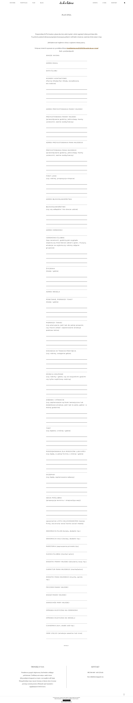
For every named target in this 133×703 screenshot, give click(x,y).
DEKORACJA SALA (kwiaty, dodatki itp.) (63, 539)
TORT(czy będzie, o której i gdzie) (58, 429)
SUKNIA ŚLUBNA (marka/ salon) (60, 554)
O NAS (104, 2)
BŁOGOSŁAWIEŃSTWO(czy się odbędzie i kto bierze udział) (62, 208)
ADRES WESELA (53, 292)
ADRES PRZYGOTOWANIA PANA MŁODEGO (64, 142)
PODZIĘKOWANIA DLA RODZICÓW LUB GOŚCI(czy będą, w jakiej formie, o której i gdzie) (66, 453)
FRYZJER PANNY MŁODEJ (57, 587)
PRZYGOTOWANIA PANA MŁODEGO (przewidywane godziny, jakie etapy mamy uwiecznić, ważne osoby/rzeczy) (64, 152)
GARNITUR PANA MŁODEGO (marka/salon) (64, 569)
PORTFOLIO (23, 2)
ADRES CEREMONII (54, 230)
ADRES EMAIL (52, 63)
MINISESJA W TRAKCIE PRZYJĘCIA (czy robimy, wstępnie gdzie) (61, 352)
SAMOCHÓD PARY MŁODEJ (57, 602)
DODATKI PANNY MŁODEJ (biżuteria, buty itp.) (66, 562)
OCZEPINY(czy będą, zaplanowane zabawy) (60, 476)
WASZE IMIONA (52, 55)
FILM (33, 2)
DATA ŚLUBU (51, 71)
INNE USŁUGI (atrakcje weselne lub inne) (64, 633)
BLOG (42, 2)
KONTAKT (114, 2)
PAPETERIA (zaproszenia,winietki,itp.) (62, 546)
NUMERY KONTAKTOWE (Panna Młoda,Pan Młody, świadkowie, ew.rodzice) (62, 81)
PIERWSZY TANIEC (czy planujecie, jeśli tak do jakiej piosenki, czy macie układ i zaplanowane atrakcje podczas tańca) (65, 326)
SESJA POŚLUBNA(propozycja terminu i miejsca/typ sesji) (63, 499)
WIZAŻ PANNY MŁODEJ (56, 595)
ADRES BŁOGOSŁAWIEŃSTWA (59, 199)
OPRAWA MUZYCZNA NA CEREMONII (62, 610)
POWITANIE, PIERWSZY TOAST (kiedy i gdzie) (59, 301)
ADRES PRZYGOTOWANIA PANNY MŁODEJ (64, 109)
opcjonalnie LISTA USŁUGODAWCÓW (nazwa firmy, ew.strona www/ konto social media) (65, 522)
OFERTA (95, 2)
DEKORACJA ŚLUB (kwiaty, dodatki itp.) (63, 531)
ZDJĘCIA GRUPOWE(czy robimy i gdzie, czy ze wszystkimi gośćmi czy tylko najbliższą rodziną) (66, 376)
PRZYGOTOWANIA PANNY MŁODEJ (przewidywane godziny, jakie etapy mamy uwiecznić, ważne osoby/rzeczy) (64, 119)
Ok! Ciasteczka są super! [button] (66, 700)
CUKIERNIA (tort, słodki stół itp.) (60, 625)
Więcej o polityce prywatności (66, 701)
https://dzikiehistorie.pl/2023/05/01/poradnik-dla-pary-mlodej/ (82, 48)
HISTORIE (12, 2)
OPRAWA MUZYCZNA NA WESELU (60, 618)
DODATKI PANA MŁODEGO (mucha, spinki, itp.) (64, 578)
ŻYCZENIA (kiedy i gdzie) (52, 270)
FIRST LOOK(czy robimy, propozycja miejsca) (60, 177)
